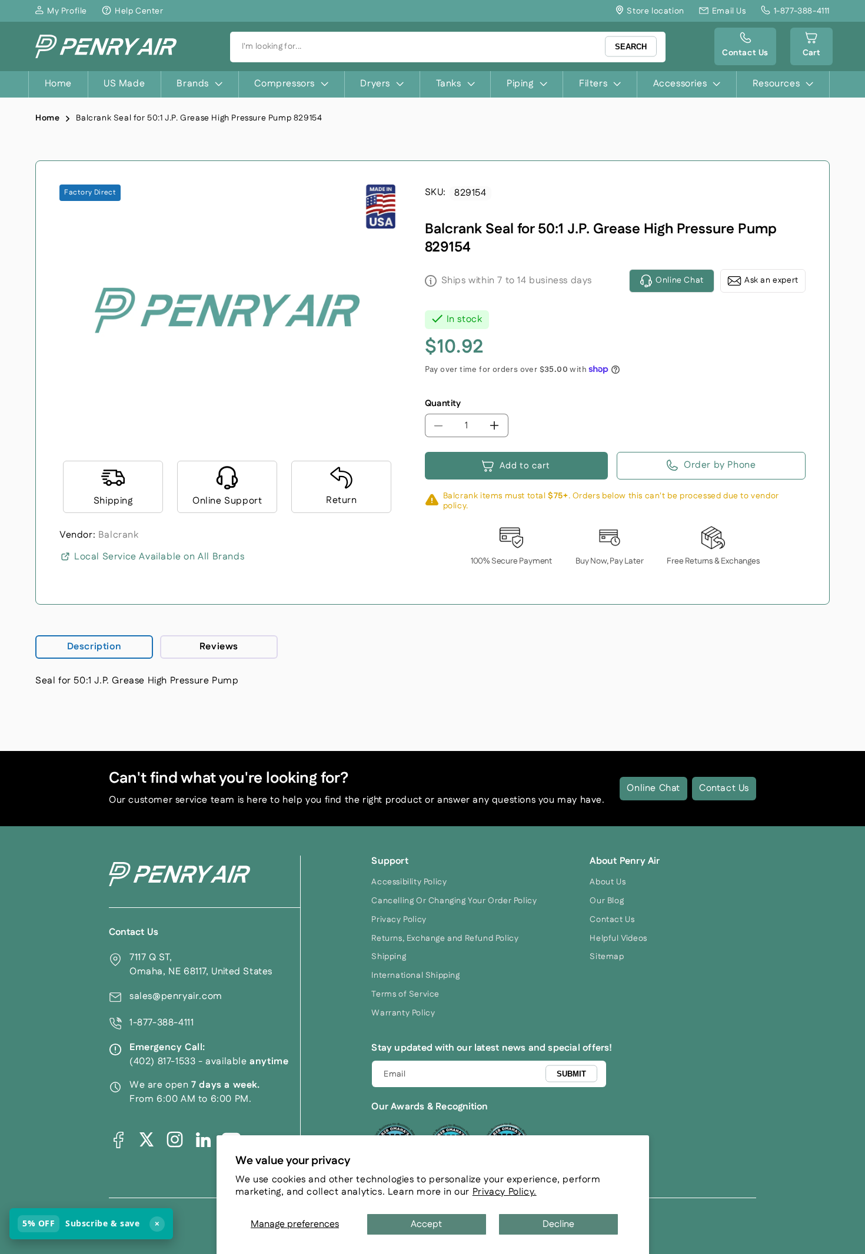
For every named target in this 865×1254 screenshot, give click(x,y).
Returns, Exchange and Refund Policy (444, 938)
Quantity (443, 403)
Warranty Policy (403, 1013)
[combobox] (448, 47)
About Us (608, 882)
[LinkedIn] (203, 1139)
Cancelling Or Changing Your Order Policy (454, 901)
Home (47, 118)
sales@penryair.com (175, 996)
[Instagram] (174, 1139)
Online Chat (653, 788)
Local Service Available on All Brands (159, 557)
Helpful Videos (618, 938)
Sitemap (607, 957)
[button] (811, 46)
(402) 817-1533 (162, 1061)
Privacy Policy (398, 920)
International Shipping (415, 975)
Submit (571, 1073)
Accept (426, 1224)
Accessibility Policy (409, 882)
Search (631, 46)
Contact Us (724, 788)
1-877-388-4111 (161, 1023)
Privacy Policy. (505, 1192)
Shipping (388, 957)
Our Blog (607, 901)
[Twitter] (146, 1139)
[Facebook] (118, 1139)
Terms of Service (405, 994)
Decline (558, 1224)
